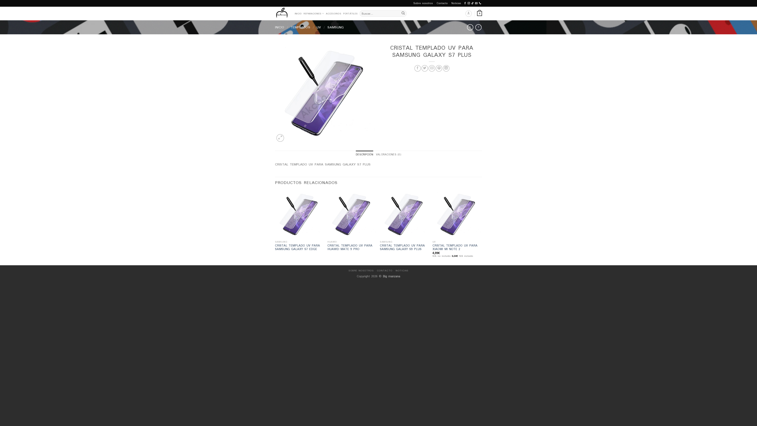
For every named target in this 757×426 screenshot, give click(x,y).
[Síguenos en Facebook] (465, 3)
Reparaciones (312, 13)
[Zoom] (280, 138)
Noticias (456, 3)
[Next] (481, 227)
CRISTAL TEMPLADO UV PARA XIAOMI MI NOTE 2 (455, 247)
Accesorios (333, 13)
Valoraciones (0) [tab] (388, 154)
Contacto (442, 3)
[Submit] (403, 13)
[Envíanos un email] (476, 3)
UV (319, 27)
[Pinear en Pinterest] (439, 68)
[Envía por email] (432, 68)
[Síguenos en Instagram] (469, 3)
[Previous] (275, 227)
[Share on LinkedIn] (446, 68)
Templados (300, 27)
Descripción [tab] (364, 154)
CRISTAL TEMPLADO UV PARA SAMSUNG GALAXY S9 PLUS (402, 247)
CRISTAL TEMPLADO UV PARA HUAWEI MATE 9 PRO (349, 247)
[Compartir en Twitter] (424, 68)
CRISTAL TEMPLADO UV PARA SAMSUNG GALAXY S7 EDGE (297, 247)
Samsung (335, 27)
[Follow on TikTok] (472, 3)
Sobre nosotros (423, 3)
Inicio (298, 13)
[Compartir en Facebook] (417, 68)
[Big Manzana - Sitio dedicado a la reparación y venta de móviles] (282, 13)
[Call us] (480, 3)
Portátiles (350, 13)
